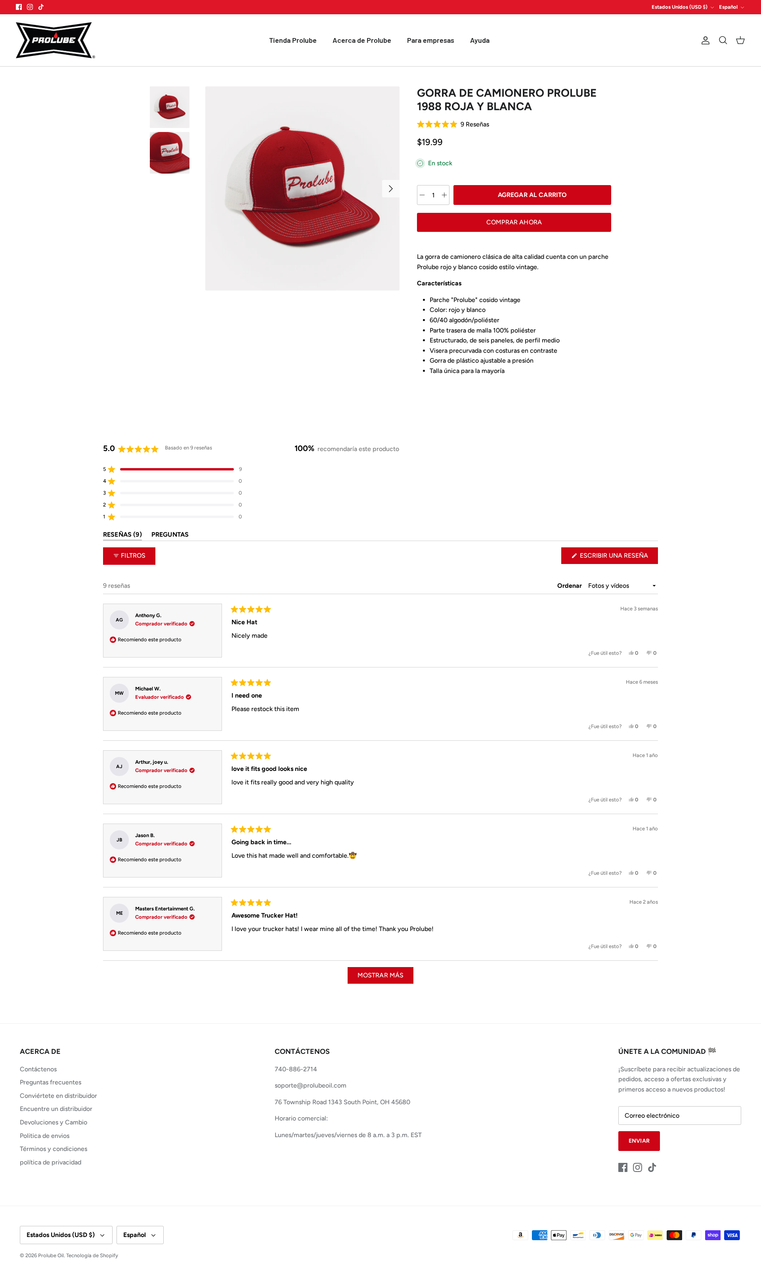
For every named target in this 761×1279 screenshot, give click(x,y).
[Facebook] (19, 7)
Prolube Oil (51, 1255)
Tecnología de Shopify (92, 1255)
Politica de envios (44, 1135)
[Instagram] (30, 7)
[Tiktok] (41, 7)
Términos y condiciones (53, 1149)
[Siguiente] (391, 188)
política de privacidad (50, 1162)
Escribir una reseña (618, 557)
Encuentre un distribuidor (56, 1109)
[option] (302, 188)
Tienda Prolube (293, 40)
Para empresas (430, 40)
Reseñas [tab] (122, 536)
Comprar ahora (514, 222)
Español (728, 7)
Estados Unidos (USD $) (679, 7)
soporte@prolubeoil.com (310, 1085)
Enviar (639, 1141)
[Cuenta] (704, 40)
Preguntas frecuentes (50, 1082)
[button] (514, 124)
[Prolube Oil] (55, 40)
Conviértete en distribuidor (58, 1095)
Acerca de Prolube (362, 40)
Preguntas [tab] (170, 536)
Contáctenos (38, 1069)
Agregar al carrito (532, 195)
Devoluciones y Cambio (53, 1122)
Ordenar (570, 585)
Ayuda (479, 40)
